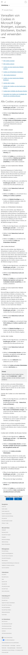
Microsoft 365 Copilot (6, 586)
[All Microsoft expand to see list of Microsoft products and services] (2, 2)
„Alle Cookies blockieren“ (9, 75)
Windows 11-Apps (5, 523)
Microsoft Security (5, 576)
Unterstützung (4, 5)
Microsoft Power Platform (6, 609)
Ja (9, 499)
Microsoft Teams (5, 588)
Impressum (18, 645)
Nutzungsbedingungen (11, 647)
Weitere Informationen (6, 544)
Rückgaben (4, 537)
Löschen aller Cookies (8, 83)
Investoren (4, 630)
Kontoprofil (4, 530)
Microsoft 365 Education (6, 558)
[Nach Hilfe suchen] (5, 2)
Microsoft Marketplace (6, 607)
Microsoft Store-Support (6, 534)
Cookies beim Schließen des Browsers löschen (15, 91)
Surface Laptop (4, 508)
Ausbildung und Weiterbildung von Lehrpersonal (10, 562)
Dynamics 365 (4, 581)
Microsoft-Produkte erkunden (7, 520)
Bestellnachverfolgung (6, 539)
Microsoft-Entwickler (5, 598)
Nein (18, 499)
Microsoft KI (4, 574)
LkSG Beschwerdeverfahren (7, 633)
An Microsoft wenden (5, 645)
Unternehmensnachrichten (6, 626)
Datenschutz (4, 647)
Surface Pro (4, 506)
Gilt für (3, 37)
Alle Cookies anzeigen (9, 60)
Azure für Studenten (5, 567)
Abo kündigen (12, 645)
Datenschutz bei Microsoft (6, 628)
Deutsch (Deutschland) (8, 637)
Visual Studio (4, 614)
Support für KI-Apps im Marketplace (8, 602)
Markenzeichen (19, 647)
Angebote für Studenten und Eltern (8, 565)
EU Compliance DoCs (19, 650)
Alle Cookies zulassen (8, 64)
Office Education (5, 560)
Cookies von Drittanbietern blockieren (13, 72)
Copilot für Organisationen (6, 513)
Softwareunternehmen (6, 612)
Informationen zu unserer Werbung (8, 650)
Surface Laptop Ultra (5, 511)
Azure (3, 579)
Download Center (5, 532)
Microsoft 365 (4, 518)
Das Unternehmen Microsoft (7, 623)
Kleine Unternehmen (5, 591)
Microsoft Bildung (5, 551)
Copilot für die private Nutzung (7, 516)
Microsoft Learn (4, 600)
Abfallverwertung (5, 541)
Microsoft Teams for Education (7, 555)
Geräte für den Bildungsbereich (7, 553)
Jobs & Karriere (4, 621)
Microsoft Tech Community (6, 605)
